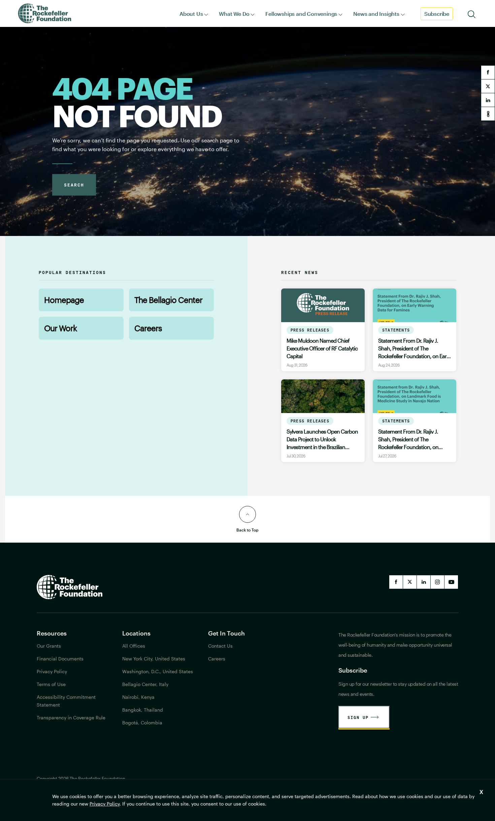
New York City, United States (153, 658)
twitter (488, 86)
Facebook (396, 582)
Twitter (410, 582)
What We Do (234, 13)
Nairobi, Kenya (138, 697)
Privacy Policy (105, 804)
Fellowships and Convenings (301, 13)
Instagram (437, 582)
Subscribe (436, 13)
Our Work (60, 328)
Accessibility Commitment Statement (66, 701)
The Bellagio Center (168, 300)
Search (74, 184)
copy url (488, 114)
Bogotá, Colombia (142, 722)
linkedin (488, 100)
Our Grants (49, 646)
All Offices (133, 646)
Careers (148, 328)
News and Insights (376, 13)
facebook (488, 72)
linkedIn (423, 582)
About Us (191, 13)
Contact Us (220, 646)
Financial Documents (60, 658)
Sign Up (358, 717)
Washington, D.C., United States (157, 671)
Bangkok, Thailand (142, 710)
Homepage (64, 300)
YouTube (451, 582)
